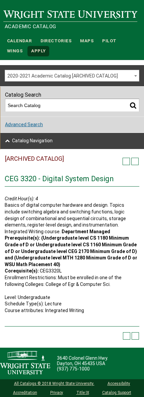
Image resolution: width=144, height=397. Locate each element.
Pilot (109, 40)
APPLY (38, 51)
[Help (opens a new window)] (135, 161)
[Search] (133, 105)
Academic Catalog (30, 26)
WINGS (15, 51)
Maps (87, 40)
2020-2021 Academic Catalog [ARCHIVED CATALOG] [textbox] (62, 76)
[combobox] (72, 76)
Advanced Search (24, 124)
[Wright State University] (25, 363)
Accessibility (118, 383)
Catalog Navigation (32, 140)
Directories (56, 40)
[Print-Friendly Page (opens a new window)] (126, 161)
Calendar (19, 40)
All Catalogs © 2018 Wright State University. (54, 383)
